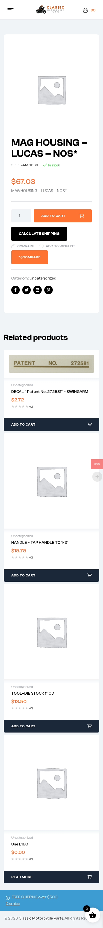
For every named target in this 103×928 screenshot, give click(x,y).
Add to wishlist (60, 246)
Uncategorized (43, 278)
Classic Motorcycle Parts (41, 918)
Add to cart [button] (23, 425)
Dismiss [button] (13, 903)
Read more (21, 877)
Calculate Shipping (39, 234)
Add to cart (53, 216)
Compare (25, 246)
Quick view (51, 364)
